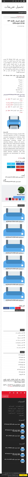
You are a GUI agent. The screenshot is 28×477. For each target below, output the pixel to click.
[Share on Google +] (20, 166)
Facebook (6, 308)
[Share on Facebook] (20, 163)
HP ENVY (21, 359)
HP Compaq (21, 354)
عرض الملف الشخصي (18, 197)
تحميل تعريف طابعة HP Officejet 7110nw (15, 221)
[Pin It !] (20, 170)
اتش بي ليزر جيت (20, 347)
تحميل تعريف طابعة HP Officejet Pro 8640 (15, 237)
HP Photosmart (20, 369)
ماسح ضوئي (21, 415)
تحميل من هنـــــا (9, 102)
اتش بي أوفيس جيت (19, 332)
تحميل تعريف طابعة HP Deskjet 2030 (12, 424)
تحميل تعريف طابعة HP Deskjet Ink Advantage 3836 (12, 454)
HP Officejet (19, 16)
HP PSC (21, 367)
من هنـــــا (10, 386)
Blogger (18, 308)
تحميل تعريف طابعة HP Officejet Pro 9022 (15, 284)
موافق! (23, 475)
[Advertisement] (14, 45)
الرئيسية (22, 16)
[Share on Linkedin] (11, 166)
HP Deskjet (21, 357)
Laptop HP (21, 374)
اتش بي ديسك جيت (19, 340)
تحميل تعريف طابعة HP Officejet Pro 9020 (15, 300)
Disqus (12, 308)
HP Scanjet (21, 372)
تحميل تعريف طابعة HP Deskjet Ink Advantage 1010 (12, 430)
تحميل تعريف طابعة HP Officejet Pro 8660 (15, 253)
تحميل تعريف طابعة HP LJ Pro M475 (12, 459)
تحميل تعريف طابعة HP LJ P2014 (13, 435)
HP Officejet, (20, 26)
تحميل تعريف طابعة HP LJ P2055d (12, 447)
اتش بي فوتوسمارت (19, 342)
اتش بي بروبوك (20, 337)
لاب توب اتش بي (12, 413)
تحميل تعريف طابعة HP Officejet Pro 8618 (15, 268)
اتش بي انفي (20, 335)
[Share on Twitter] (11, 163)
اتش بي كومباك (20, 345)
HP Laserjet (21, 362)
